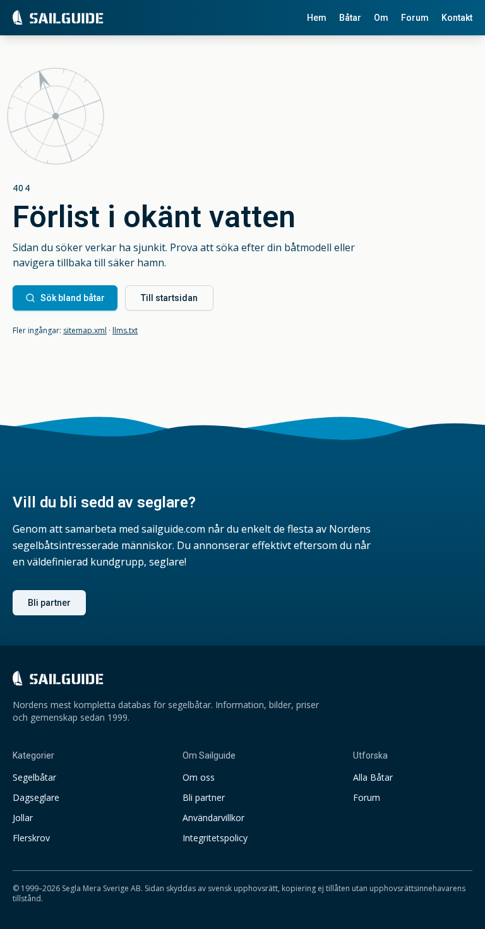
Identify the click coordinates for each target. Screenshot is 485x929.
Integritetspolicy (215, 838)
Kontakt (456, 18)
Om (381, 18)
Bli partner (49, 603)
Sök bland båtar (72, 298)
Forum (415, 18)
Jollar (23, 818)
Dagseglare (36, 797)
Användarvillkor (213, 818)
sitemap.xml (85, 330)
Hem (316, 18)
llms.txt (125, 330)
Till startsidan (169, 298)
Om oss (199, 777)
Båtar (350, 18)
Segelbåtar (34, 777)
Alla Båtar (373, 777)
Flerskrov (31, 838)
